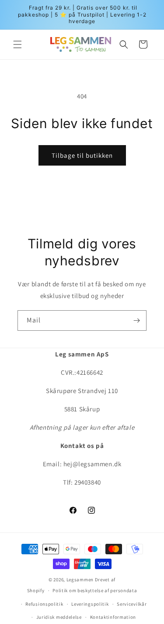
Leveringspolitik (89, 604)
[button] (17, 44)
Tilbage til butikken (82, 155)
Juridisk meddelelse (59, 617)
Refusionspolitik (44, 604)
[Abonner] (136, 320)
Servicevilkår (132, 604)
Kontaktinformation (113, 617)
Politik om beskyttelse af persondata (94, 590)
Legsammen (80, 580)
